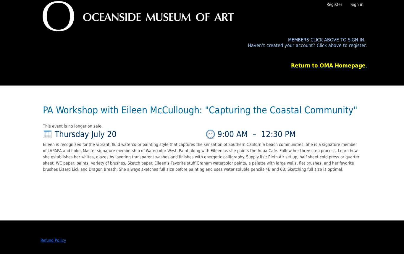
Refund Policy (53, 240)
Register (334, 4)
